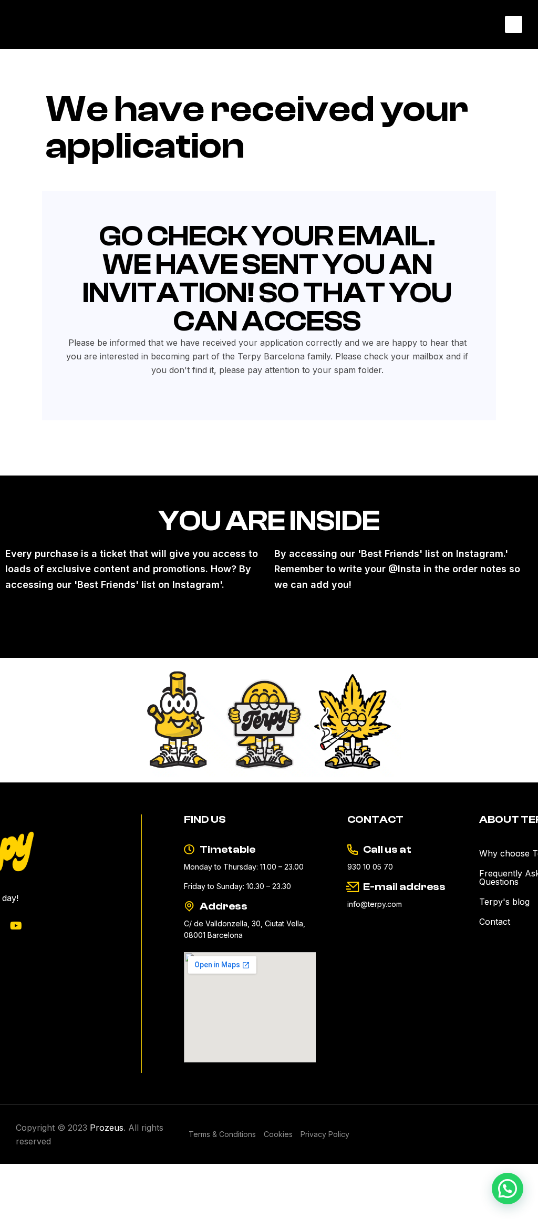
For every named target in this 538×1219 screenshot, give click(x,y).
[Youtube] (16, 926)
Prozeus (106, 1127)
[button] (513, 24)
